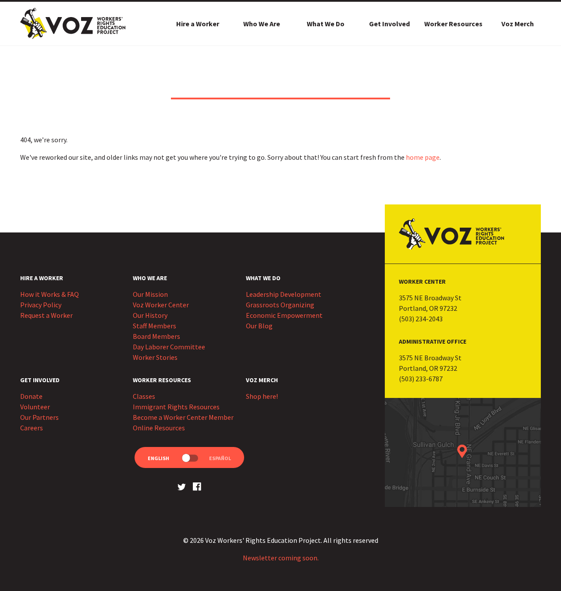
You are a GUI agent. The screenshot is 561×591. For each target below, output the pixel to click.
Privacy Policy (40, 304)
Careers (31, 427)
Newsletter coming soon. (281, 557)
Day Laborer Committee (169, 346)
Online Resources (159, 427)
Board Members (156, 336)
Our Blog (259, 325)
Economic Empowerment (284, 315)
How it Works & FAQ (49, 294)
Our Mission (150, 294)
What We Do (325, 23)
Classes (144, 396)
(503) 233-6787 (421, 378)
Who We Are (261, 23)
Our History (150, 315)
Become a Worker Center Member (183, 417)
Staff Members (154, 325)
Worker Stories (155, 357)
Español (220, 458)
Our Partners (39, 417)
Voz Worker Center (161, 304)
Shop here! (262, 396)
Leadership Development (283, 294)
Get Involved (389, 23)
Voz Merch (517, 23)
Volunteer (35, 406)
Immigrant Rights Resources (176, 406)
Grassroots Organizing (280, 304)
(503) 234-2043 (421, 318)
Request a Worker (46, 315)
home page (423, 157)
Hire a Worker (197, 23)
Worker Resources (453, 23)
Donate (31, 396)
